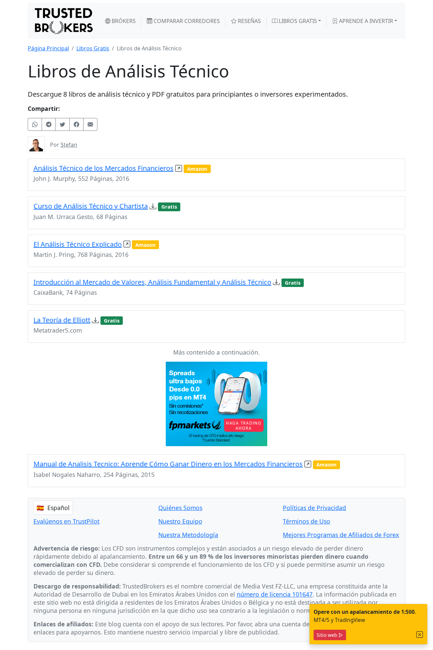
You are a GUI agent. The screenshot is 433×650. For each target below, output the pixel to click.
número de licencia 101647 (275, 594)
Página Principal (48, 48)
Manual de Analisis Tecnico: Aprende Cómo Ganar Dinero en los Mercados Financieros (168, 463)
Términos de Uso (306, 521)
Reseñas (248, 21)
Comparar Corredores (186, 21)
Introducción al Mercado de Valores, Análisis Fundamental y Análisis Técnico (152, 282)
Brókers (123, 21)
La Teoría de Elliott (61, 319)
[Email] (90, 124)
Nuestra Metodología (188, 535)
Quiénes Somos (180, 508)
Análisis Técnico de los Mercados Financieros (103, 168)
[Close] (419, 634)
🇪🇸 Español (53, 508)
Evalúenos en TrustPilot (66, 521)
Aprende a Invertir (365, 21)
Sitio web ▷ (330, 635)
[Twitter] (62, 124)
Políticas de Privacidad (314, 508)
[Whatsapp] (35, 124)
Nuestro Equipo (180, 521)
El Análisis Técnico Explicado (77, 244)
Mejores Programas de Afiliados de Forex (341, 535)
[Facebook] (76, 124)
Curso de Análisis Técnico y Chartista (90, 206)
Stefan (69, 144)
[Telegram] (49, 124)
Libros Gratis (297, 21)
